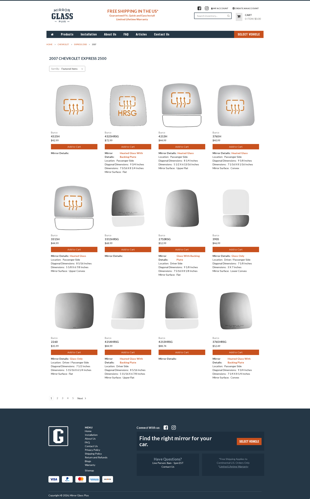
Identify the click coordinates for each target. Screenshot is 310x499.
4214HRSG (112, 341)
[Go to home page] (52, 34)
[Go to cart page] (239, 16)
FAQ (126, 34)
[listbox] (73, 68)
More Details (74, 108)
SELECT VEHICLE (249, 34)
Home (88, 431)
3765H (217, 136)
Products (67, 34)
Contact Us (162, 34)
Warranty (90, 464)
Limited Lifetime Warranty (233, 466)
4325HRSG (112, 136)
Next (81, 398)
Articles (141, 34)
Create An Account (246, 8)
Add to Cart (74, 146)
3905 (216, 239)
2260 (54, 341)
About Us (110, 34)
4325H (55, 136)
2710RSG (165, 239)
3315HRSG (112, 239)
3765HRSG (220, 341)
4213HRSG (166, 341)
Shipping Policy (93, 453)
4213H (163, 136)
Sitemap (89, 470)
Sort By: (55, 68)
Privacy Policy (92, 449)
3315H (55, 239)
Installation (89, 34)
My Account (220, 8)
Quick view (74, 102)
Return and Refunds (96, 457)
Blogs (88, 461)
